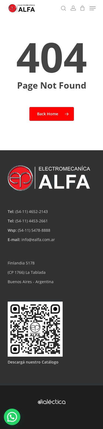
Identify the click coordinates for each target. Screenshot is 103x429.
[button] (12, 417)
